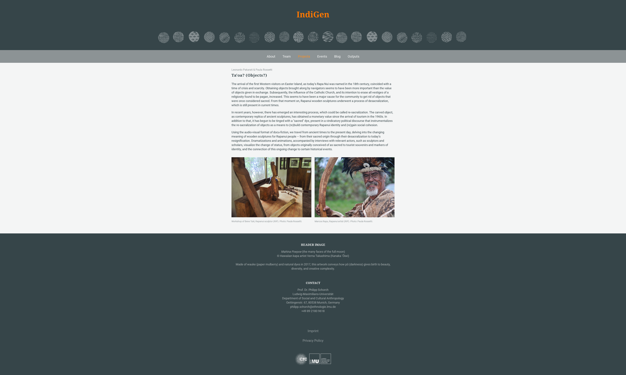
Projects (304, 56)
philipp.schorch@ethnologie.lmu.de (313, 306)
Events (322, 56)
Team (287, 56)
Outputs (353, 56)
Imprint (313, 331)
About (271, 56)
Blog (337, 56)
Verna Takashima (318, 256)
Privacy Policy (313, 341)
